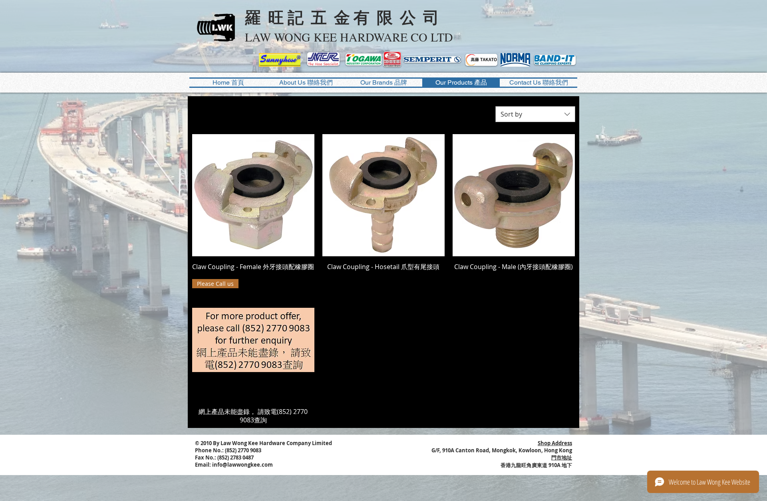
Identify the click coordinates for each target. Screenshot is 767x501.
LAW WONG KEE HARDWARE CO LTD (349, 37)
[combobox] (535, 114)
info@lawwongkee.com (242, 464)
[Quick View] (253, 195)
